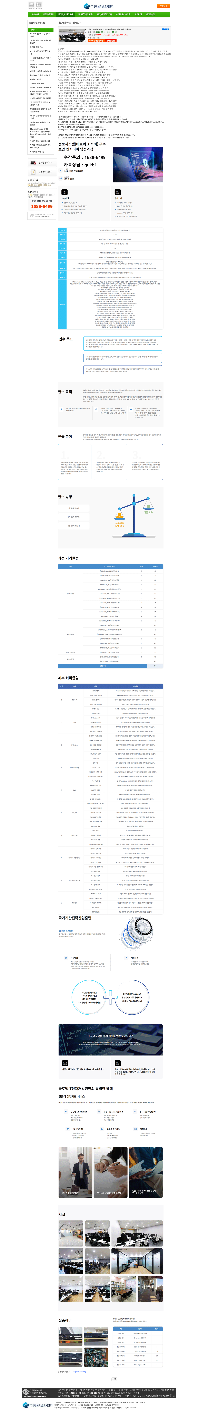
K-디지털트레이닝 (37, 152)
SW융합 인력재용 (37, 83)
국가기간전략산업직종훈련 (40, 87)
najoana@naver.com (62, 1408)
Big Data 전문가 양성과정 (40, 75)
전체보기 (33, 30)
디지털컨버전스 (36, 79)
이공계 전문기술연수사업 (40, 141)
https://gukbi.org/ (79, 1372)
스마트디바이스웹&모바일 (40, 98)
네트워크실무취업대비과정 (40, 71)
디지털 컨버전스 (36, 47)
